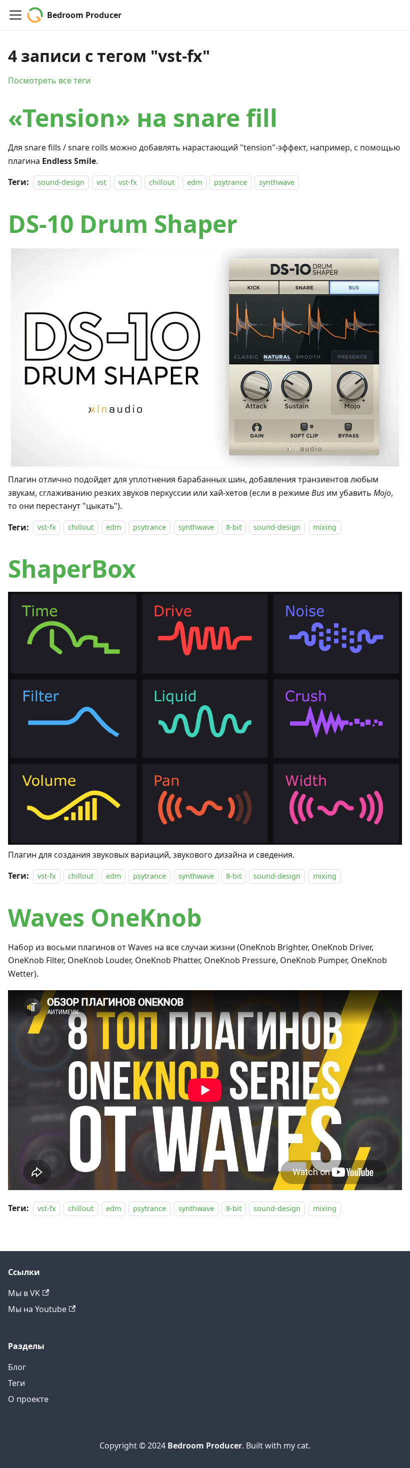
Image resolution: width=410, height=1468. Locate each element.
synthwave (276, 182)
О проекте (28, 1399)
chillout (161, 182)
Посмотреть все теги (49, 80)
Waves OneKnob (105, 917)
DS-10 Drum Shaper (123, 223)
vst (101, 182)
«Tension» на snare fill (143, 117)
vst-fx (127, 182)
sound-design (61, 182)
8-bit (234, 527)
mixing (324, 527)
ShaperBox (72, 568)
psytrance (230, 182)
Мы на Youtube (37, 1309)
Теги (16, 1383)
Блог (17, 1367)
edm (194, 182)
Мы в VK (24, 1293)
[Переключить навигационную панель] (15, 14)
